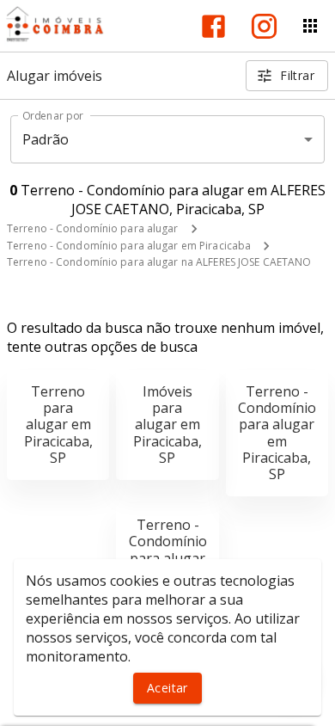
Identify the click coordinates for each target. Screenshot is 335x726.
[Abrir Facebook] (213, 26)
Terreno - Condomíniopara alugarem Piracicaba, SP (277, 432)
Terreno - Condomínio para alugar (93, 228)
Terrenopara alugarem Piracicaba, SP (58, 424)
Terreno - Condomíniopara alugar (168, 541)
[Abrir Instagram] (264, 26)
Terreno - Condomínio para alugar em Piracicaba (129, 245)
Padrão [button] (46, 139)
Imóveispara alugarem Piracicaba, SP (167, 424)
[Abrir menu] (310, 25)
